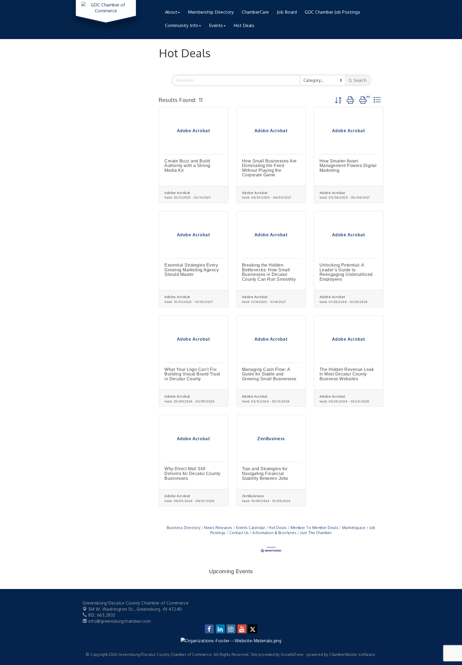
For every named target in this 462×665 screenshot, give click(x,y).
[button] (338, 100)
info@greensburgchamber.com (119, 621)
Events (216, 25)
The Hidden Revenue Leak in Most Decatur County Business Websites (346, 374)
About (171, 12)
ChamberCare (255, 12)
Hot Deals (244, 25)
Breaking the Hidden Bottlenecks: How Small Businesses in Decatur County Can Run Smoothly (269, 272)
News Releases (218, 527)
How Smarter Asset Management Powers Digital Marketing (348, 166)
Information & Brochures (275, 532)
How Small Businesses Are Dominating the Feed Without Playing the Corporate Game (269, 168)
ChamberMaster (343, 654)
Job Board (287, 12)
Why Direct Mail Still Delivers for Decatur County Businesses (192, 473)
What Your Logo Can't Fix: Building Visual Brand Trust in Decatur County (192, 374)
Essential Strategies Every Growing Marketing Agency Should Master (191, 270)
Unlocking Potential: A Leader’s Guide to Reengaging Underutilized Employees (346, 272)
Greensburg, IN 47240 (135, 609)
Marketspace (353, 527)
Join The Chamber (316, 532)
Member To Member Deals (314, 527)
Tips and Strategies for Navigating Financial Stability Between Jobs (265, 473)
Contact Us (239, 532)
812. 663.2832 (101, 615)
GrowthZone (292, 654)
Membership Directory (211, 12)
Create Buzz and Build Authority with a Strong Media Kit (187, 166)
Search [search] (360, 80)
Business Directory (184, 527)
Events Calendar (250, 527)
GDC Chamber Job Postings (332, 12)
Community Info (181, 25)
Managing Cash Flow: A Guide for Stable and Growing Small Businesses (269, 374)
